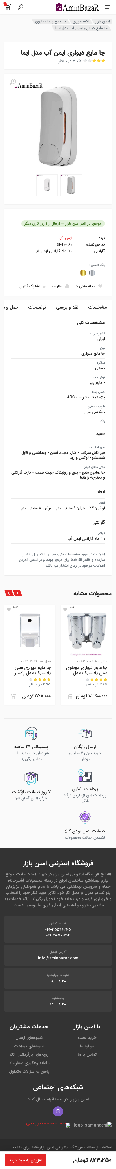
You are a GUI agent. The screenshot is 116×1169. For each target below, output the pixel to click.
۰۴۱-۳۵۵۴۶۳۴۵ (58, 929)
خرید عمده (87, 1037)
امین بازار (102, 21)
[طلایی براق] (83, 273)
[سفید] (101, 273)
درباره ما (87, 1046)
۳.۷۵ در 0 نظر (69, 61)
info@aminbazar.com (58, 958)
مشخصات (97, 307)
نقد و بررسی (67, 307)
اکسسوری (81, 21)
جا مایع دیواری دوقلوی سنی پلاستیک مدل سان (86, 670)
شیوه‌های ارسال (29, 1037)
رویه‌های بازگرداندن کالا (29, 1054)
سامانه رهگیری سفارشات (29, 1063)
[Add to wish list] (65, 609)
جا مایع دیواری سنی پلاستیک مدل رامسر (33, 670)
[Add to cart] (69, 696)
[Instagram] (58, 1111)
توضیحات (37, 307)
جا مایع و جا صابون (50, 21)
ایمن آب (65, 238)
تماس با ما (87, 1054)
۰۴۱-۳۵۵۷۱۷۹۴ (58, 935)
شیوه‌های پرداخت (29, 1046)
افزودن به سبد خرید (25, 1160)
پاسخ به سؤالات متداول (29, 1071)
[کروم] (92, 273)
